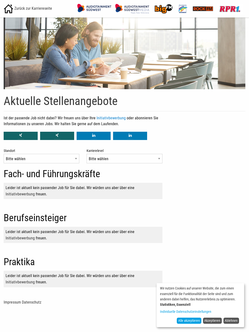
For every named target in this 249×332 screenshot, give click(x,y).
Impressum (12, 302)
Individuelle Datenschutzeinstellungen (185, 312)
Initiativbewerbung (111, 118)
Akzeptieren (212, 321)
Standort (9, 151)
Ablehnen (231, 321)
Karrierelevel (95, 151)
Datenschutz (31, 302)
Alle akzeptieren (189, 321)
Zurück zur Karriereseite (32, 8)
